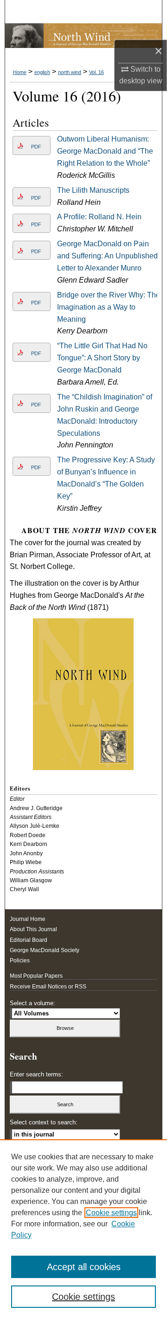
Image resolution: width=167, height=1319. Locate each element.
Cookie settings (111, 1213)
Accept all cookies (84, 1267)
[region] (83, 1229)
